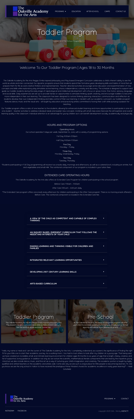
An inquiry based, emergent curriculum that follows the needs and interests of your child (63, 233)
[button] (67, 219)
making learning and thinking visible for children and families (61, 247)
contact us (121, 11)
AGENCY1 (124, 411)
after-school (92, 11)
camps (107, 11)
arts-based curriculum (43, 283)
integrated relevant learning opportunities (56, 260)
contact (125, 398)
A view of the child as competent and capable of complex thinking (63, 219)
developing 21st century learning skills (53, 271)
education (76, 11)
